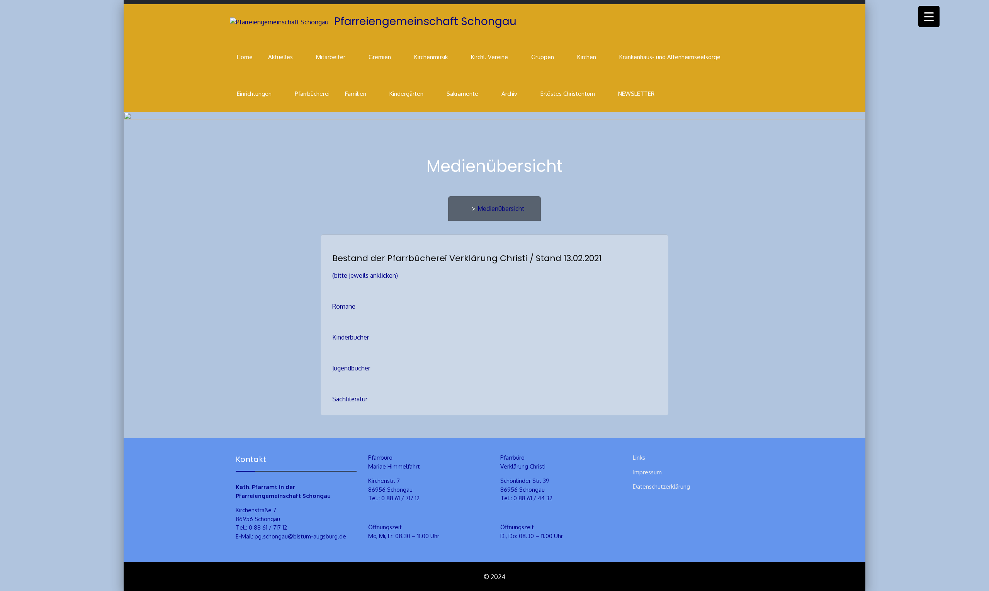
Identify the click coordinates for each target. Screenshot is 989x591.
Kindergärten (406, 93)
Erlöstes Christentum (567, 93)
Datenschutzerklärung (661, 486)
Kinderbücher (350, 337)
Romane (343, 306)
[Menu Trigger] (929, 16)
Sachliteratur (349, 399)
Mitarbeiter (330, 57)
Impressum (647, 472)
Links (639, 457)
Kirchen (586, 57)
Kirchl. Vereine (489, 57)
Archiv (509, 93)
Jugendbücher (351, 368)
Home (245, 57)
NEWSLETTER (636, 93)
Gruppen (542, 57)
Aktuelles (280, 57)
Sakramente (462, 93)
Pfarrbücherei (312, 93)
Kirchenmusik (431, 57)
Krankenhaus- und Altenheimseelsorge (670, 57)
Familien (355, 93)
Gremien (380, 57)
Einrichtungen (254, 93)
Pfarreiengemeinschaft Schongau (425, 21)
